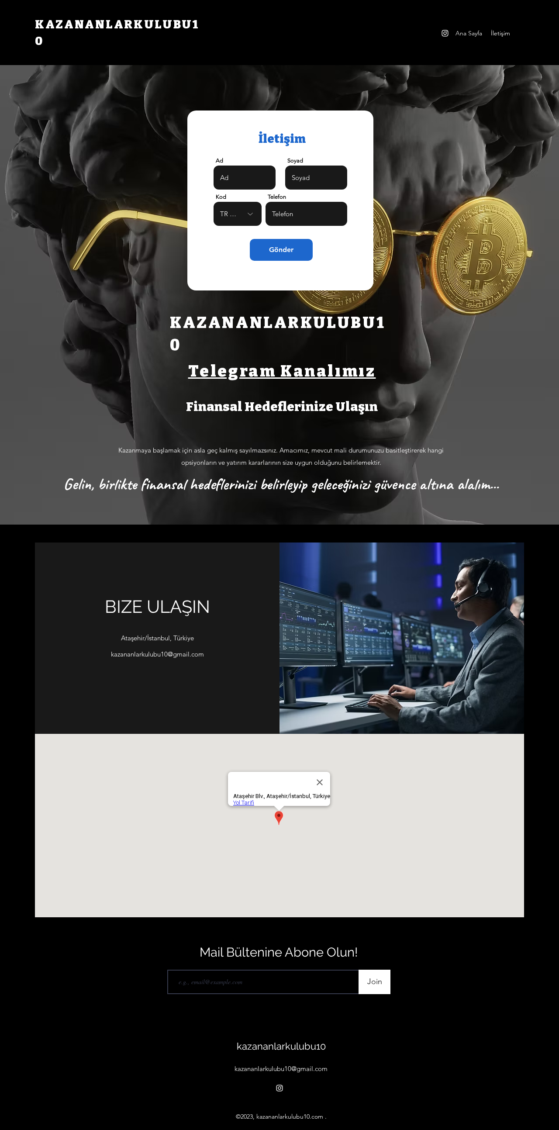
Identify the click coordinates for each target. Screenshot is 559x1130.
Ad (219, 160)
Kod (221, 197)
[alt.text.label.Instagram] (445, 33)
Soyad (295, 160)
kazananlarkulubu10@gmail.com (157, 654)
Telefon (277, 197)
